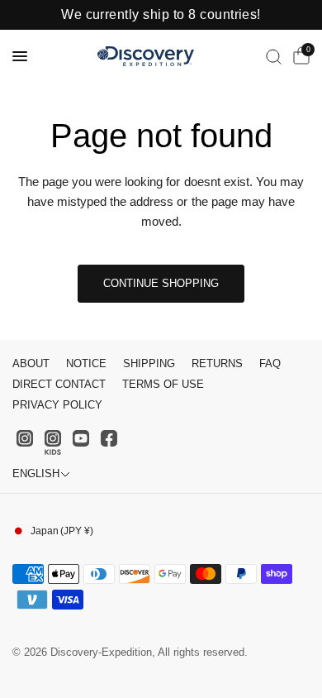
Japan (62, 531)
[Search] (273, 56)
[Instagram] (24, 438)
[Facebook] (109, 438)
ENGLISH (35, 473)
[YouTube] (81, 438)
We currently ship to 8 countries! (161, 15)
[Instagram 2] (52, 442)
